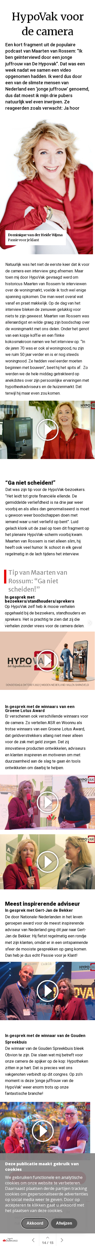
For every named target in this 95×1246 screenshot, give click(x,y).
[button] (47, 991)
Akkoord (35, 1223)
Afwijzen (64, 1223)
